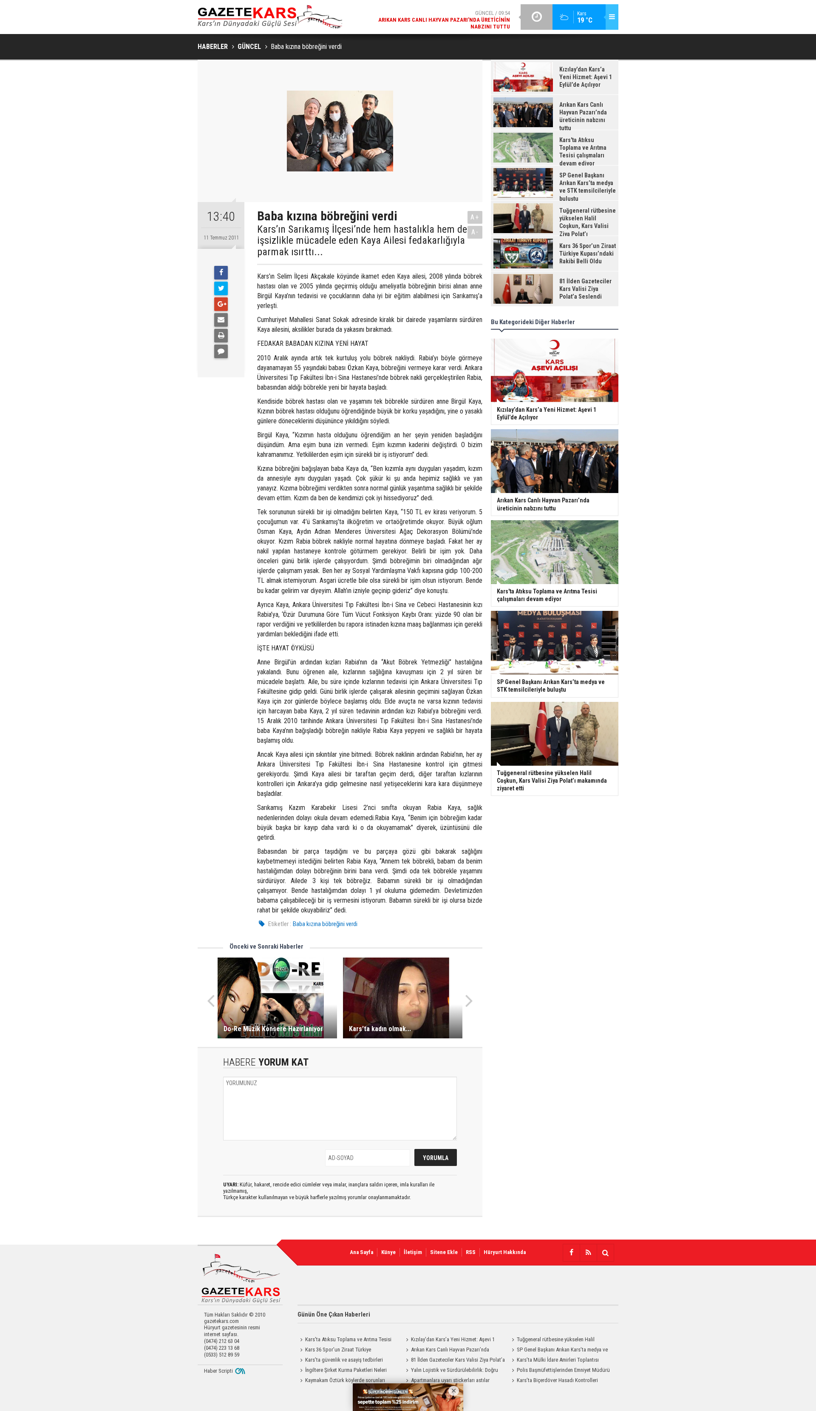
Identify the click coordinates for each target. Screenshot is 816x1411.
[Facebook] (221, 272)
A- (475, 232)
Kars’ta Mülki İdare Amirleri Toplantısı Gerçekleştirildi (554, 1361)
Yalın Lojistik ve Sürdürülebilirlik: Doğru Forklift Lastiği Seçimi (450, 1371)
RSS (471, 1252)
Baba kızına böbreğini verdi (325, 924)
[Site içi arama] (605, 1253)
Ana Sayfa (361, 1252)
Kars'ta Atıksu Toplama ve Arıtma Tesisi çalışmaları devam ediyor (344, 1340)
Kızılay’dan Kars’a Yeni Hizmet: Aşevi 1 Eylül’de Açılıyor (449, 1340)
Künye (388, 1252)
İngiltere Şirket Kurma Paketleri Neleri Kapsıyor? (342, 1371)
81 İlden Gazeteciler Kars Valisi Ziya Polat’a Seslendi (454, 1361)
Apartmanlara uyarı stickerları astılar (450, 1380)
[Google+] (221, 304)
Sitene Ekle (444, 1252)
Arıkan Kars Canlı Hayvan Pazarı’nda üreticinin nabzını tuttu (446, 1350)
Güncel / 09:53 (437, 30)
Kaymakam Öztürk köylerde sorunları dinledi (341, 1381)
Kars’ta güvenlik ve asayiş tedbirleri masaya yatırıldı (340, 1361)
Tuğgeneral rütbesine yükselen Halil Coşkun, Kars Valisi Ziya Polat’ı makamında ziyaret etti (556, 1340)
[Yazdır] (221, 335)
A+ (474, 217)
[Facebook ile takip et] (571, 1253)
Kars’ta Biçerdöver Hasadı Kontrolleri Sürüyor (553, 1381)
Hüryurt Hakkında (505, 1252)
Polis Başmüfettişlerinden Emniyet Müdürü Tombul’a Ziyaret (559, 1371)
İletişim (413, 1252)
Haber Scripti (218, 1371)
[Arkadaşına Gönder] (221, 320)
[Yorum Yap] (221, 351)
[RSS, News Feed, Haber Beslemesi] (588, 1253)
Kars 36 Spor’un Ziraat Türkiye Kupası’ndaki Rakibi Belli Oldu (334, 1350)
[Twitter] (221, 288)
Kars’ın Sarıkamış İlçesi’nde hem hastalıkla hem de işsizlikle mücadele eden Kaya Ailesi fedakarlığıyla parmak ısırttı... (362, 240)
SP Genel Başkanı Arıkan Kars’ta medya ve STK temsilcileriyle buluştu (558, 1350)
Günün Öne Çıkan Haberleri (334, 1314)
